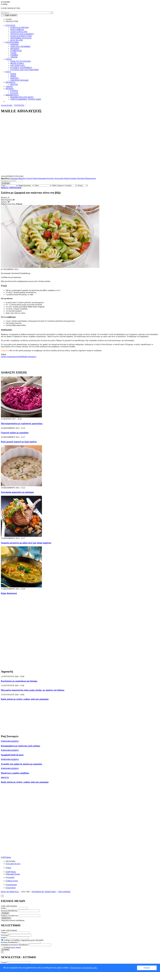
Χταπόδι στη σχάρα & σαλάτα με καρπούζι (21, 764)
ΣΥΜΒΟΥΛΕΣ (16, 51)
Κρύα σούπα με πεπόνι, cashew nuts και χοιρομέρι (25, 699)
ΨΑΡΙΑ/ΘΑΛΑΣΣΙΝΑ (10, 741)
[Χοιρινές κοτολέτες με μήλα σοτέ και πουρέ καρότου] (21, 536)
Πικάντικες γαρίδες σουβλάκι (15, 773)
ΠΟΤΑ (8, 72)
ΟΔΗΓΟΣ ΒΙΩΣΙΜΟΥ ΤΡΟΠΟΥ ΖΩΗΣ (25, 99)
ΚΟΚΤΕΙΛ (14, 78)
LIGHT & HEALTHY (18, 32)
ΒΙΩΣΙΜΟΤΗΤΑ (12, 95)
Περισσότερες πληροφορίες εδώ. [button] (83, 968)
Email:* (4, 937)
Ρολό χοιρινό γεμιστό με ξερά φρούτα (19, 441)
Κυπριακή (14, 178)
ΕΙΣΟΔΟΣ (5, 913)
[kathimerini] (11, 872)
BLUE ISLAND (16, 40)
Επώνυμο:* (5, 935)
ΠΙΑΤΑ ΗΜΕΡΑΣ (17, 30)
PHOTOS (14, 84)
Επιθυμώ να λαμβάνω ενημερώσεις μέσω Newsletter (23, 940)
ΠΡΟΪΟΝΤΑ (10, 82)
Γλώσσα (29, 178)
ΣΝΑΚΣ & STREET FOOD (21, 36)
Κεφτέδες (50, 178)
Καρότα (67, 178)
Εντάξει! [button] (147, 968)
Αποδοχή (12, 947)
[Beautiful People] (13, 874)
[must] (8, 868)
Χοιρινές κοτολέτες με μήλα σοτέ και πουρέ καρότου (26, 543)
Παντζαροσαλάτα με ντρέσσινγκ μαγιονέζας (21, 423)
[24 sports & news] (13, 864)
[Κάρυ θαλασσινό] (21, 587)
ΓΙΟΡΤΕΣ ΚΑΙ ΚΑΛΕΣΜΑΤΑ (22, 34)
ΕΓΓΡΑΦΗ (5, 950)
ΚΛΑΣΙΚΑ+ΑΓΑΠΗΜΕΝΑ (21, 68)
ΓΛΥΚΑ (9, 59)
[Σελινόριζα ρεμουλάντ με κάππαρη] (21, 486)
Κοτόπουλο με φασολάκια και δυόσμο (19, 681)
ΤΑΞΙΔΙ (13, 53)
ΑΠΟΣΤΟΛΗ (6, 918)
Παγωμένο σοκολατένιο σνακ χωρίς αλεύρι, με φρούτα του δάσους (32, 690)
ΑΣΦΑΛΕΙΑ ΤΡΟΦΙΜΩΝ (20, 46)
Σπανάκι (73, 178)
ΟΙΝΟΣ (13, 74)
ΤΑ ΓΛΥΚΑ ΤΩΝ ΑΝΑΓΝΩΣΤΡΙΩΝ (24, 70)
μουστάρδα (18, 357)
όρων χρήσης (16, 947)
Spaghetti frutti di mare (12, 755)
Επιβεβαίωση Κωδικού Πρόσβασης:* (15, 945)
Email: (3, 908)
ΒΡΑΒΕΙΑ (10, 89)
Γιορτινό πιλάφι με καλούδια (14, 432)
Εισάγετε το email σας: (9, 916)
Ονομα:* (4, 933)
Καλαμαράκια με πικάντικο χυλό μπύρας (20, 746)
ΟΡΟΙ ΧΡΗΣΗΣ (64, 892)
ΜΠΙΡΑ (13, 76)
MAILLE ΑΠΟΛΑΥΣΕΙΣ (11, 188)
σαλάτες (4, 357)
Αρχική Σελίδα (6, 105)
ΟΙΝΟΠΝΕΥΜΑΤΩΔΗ (19, 80)
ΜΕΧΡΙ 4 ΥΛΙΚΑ (17, 63)
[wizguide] (10, 877)
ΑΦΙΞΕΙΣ (14, 57)
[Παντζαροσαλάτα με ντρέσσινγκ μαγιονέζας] (21, 417)
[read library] (11, 888)
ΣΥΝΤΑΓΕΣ (10, 25)
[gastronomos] (11, 885)
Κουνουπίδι (59, 178)
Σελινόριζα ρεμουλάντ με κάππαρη (17, 492)
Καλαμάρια (42, 178)
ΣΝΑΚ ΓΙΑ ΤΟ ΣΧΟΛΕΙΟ (20, 61)
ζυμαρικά (10, 357)
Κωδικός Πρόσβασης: (9, 911)
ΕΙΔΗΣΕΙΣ (14, 44)
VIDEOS (9, 87)
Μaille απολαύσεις (29, 357)
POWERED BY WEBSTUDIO (44, 892)
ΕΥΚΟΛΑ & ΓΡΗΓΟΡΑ (19, 27)
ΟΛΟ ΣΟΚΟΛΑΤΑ (17, 65)
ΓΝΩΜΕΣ (14, 55)
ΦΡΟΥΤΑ (5, 778)
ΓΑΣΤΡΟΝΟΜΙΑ (12, 42)
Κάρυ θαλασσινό (9, 593)
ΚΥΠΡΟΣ (14, 91)
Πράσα (35, 178)
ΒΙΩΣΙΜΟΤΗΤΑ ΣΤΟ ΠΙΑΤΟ (21, 97)
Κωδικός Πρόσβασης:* (9, 942)
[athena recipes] (12, 881)
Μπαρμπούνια (90, 178)
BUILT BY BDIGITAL (10, 892)
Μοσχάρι (22, 178)
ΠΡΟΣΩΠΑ (14, 49)
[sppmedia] (6, 857)
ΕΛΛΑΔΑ (14, 93)
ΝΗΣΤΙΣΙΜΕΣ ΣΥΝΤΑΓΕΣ (21, 38)
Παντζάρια (81, 178)
